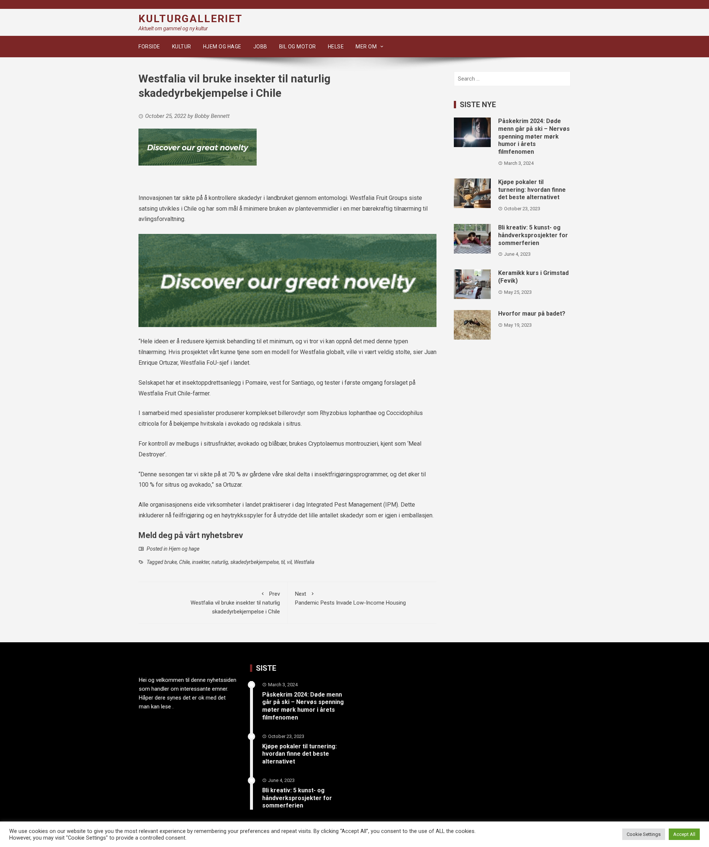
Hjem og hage (222, 47)
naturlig (220, 562)
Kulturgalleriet (190, 19)
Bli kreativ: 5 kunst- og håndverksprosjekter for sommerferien (533, 235)
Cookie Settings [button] (644, 834)
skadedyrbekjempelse (254, 562)
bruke (170, 562)
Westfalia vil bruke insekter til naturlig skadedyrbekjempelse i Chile (235, 603)
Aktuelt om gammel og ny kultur (173, 28)
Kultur (181, 47)
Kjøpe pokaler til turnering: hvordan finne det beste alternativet (532, 189)
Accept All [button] (684, 834)
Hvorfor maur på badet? (531, 313)
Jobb (260, 47)
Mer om (366, 47)
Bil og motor (297, 47)
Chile (184, 562)
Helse (336, 47)
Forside (149, 47)
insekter (200, 562)
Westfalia (304, 562)
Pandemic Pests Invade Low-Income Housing (350, 598)
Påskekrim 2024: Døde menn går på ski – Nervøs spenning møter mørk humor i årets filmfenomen (534, 136)
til (283, 562)
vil (289, 562)
